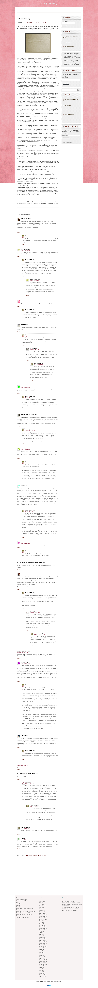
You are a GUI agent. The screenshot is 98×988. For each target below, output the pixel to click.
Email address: (65, 21)
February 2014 (42, 956)
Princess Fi (23, 324)
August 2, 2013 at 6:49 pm (25, 219)
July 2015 (41, 932)
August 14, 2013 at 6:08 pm (34, 280)
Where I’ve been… (69, 119)
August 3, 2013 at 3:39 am (25, 415)
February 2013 (42, 974)
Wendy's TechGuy (25, 218)
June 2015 (41, 934)
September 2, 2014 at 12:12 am (26, 736)
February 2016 (42, 925)
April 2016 (41, 922)
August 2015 (42, 931)
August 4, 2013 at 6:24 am (34, 349)
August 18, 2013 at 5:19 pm (22, 563)
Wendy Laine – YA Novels (70, 10)
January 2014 (42, 958)
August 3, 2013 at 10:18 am (30, 430)
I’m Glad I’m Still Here (22, 651)
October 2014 (42, 944)
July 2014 (41, 949)
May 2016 (41, 920)
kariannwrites (24, 735)
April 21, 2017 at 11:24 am (34, 806)
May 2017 (41, 907)
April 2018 (41, 904)
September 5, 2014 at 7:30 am (22, 765)
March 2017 (42, 910)
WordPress (55, 982)
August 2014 (42, 947)
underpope (64, 910)
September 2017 (43, 905)
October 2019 (42, 901)
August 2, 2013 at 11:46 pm (30, 310)
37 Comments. (38, 22)
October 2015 (42, 929)
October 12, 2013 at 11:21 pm (30, 593)
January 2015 (42, 940)
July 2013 (41, 967)
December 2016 (43, 914)
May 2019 (41, 902)
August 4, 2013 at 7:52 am (25, 543)
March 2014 (42, 955)
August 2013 (42, 965)
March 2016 (42, 923)
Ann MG (31, 611)
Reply (18, 232)
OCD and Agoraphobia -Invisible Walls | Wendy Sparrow (29, 562)
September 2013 (43, 964)
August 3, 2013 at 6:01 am (25, 449)
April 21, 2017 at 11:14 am (29, 783)
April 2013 (41, 971)
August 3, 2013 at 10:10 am (30, 336)
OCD (21, 16)
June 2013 (41, 968)
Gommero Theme (44, 982)
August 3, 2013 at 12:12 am (25, 325)
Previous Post (20, 209)
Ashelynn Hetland (25, 249)
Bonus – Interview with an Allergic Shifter (25, 911)
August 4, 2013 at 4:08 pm (29, 511)
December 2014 (43, 941)
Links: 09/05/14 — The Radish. (24, 764)
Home (21, 10)
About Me (41, 10)
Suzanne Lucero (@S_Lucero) (27, 414)
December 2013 (43, 959)
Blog (26, 10)
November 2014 (43, 943)
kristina (22, 573)
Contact (54, 10)
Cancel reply (48, 855)
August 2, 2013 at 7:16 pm (25, 250)
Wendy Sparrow (30, 22)
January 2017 (42, 913)
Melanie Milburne (25, 386)
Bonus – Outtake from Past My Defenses (25, 912)
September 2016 (43, 919)
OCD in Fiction (74, 908)
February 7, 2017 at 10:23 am (22, 774)
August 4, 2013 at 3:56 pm (38, 364)
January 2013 (42, 976)
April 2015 (41, 935)
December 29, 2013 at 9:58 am (35, 612)
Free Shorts (33, 10)
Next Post (56, 209)
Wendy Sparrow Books (21, 899)
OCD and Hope (68, 42)
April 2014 (41, 953)
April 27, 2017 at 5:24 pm (25, 828)
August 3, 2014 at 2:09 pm (25, 663)
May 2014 (41, 952)
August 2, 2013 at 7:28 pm (29, 260)
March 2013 (42, 973)
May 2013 (41, 970)
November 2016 (43, 916)
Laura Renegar (24, 300)
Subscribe (66, 83)
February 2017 (42, 911)
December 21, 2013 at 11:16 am (22, 652)
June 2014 (41, 950)
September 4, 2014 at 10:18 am (30, 751)
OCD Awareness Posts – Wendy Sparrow (26, 773)
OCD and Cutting (70, 901)
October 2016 (42, 917)
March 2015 (42, 937)
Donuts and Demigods (69, 114)
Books (48, 10)
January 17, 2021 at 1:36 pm (26, 839)
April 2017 (41, 908)
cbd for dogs (65, 902)
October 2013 (42, 962)
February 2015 (42, 938)
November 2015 (43, 928)
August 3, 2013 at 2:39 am (25, 387)
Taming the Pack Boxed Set (22, 917)
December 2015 (43, 926)
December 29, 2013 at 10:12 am (39, 634)
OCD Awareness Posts (69, 46)
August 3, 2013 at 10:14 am (30, 397)
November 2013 (43, 961)
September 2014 (43, 946)
